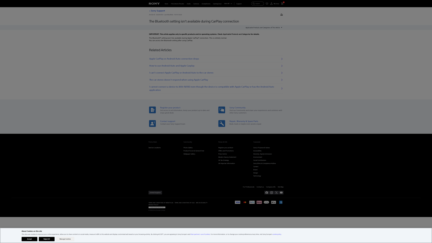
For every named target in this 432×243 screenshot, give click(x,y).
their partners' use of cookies (200, 234)
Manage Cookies (65, 239)
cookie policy (277, 234)
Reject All (47, 239)
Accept (29, 239)
